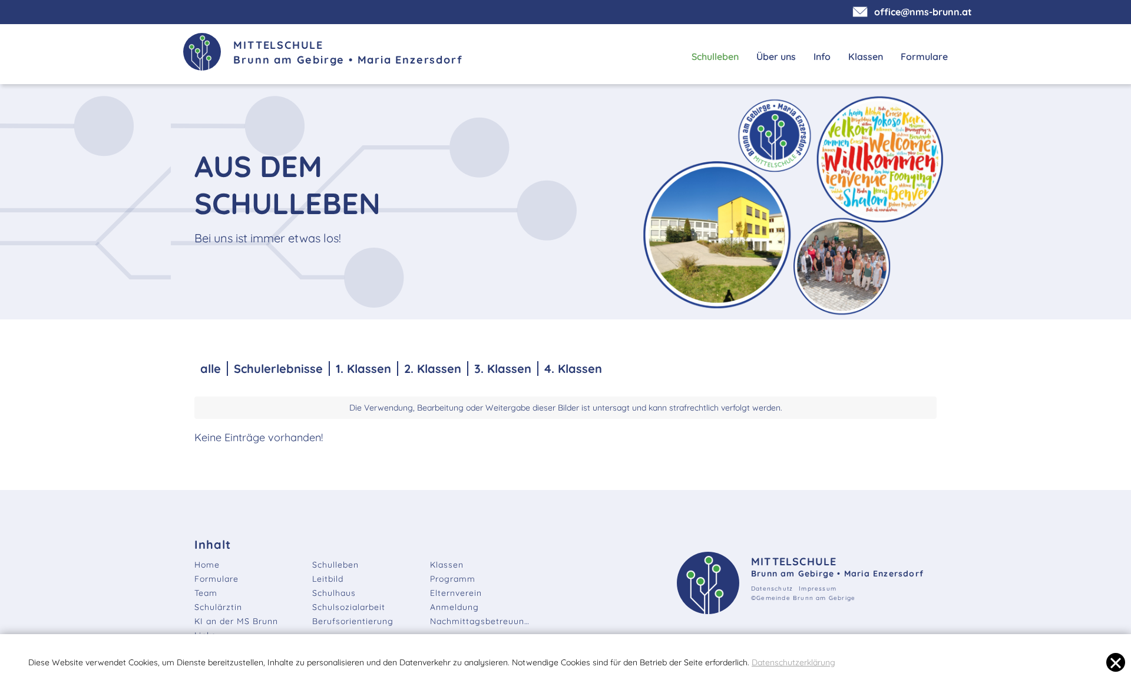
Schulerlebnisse (278, 368)
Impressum (817, 588)
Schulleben (715, 56)
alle (210, 368)
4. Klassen (573, 368)
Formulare (924, 56)
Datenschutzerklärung (793, 662)
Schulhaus (334, 593)
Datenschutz (772, 588)
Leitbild (327, 579)
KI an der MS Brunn (236, 621)
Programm (452, 579)
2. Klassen (432, 368)
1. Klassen (363, 368)
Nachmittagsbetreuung (480, 621)
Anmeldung (454, 607)
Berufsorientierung (352, 621)
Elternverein (456, 593)
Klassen (865, 56)
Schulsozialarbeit (348, 607)
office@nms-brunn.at (922, 12)
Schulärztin (218, 607)
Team (205, 593)
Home (207, 564)
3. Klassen (502, 368)
